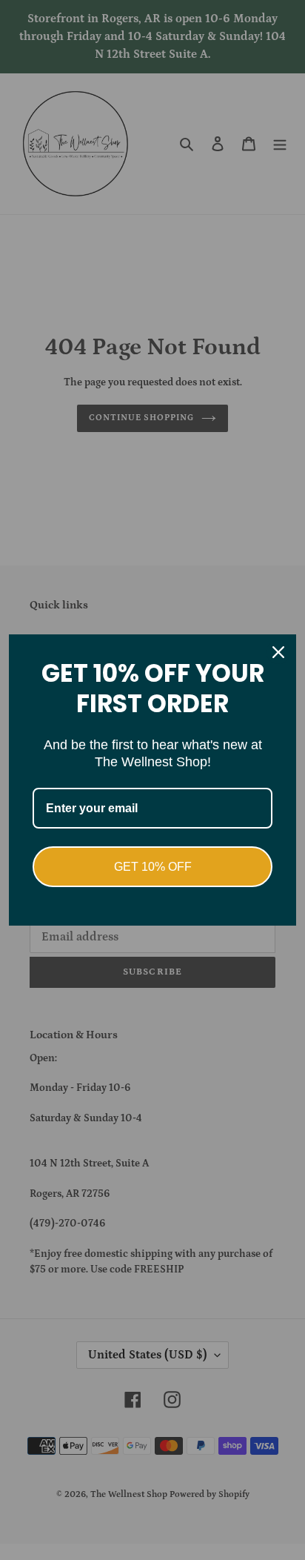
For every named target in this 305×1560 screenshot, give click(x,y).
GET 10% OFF (153, 866)
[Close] (278, 652)
